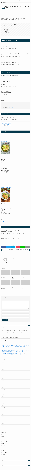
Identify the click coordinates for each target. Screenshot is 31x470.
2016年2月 (3, 425)
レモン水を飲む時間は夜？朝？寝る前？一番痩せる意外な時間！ (10, 337)
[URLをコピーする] (27, 247)
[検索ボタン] (30, 1)
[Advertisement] (15, 15)
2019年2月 (3, 371)
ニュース (3, 445)
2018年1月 (3, 385)
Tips (2, 434)
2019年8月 (3, 367)
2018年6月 (3, 378)
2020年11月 (3, 364)
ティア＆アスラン (5, 157)
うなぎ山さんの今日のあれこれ (15, 0)
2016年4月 (3, 421)
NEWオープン (4, 432)
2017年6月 (3, 396)
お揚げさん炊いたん (7, 32)
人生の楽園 (3, 454)
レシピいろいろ (6, 30)
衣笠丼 (6, 31)
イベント (3, 436)
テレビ (3, 443)
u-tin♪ (4, 204)
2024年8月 (3, 362)
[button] (3, 247)
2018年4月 (3, 382)
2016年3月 (3, 423)
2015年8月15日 (11, 107)
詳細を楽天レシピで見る (4, 176)
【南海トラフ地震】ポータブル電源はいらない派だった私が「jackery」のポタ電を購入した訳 (14, 330)
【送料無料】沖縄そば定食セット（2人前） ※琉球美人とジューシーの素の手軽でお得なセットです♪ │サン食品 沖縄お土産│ (6, 124)
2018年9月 (3, 376)
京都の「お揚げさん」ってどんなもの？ (9, 25)
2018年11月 (3, 373)
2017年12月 (3, 387)
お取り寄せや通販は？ (7, 29)
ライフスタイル (4, 450)
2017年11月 (3, 389)
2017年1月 (3, 405)
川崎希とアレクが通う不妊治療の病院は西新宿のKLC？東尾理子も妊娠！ (12, 350)
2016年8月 (3, 414)
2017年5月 (3, 398)
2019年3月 (3, 369)
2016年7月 (3, 416)
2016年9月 (3, 412)
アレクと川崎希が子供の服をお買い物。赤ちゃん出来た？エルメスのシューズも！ (13, 353)
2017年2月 (3, 403)
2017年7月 (3, 394)
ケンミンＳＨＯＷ (4, 441)
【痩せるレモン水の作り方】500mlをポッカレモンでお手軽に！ (10, 335)
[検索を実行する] (29, 325)
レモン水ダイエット (5, 452)
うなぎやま (5, 262)
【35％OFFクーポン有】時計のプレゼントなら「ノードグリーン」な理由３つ (12, 332)
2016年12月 (3, 407)
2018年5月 (3, 380)
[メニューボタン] (1, 1)
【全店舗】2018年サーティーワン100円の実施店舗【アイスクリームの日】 (12, 345)
